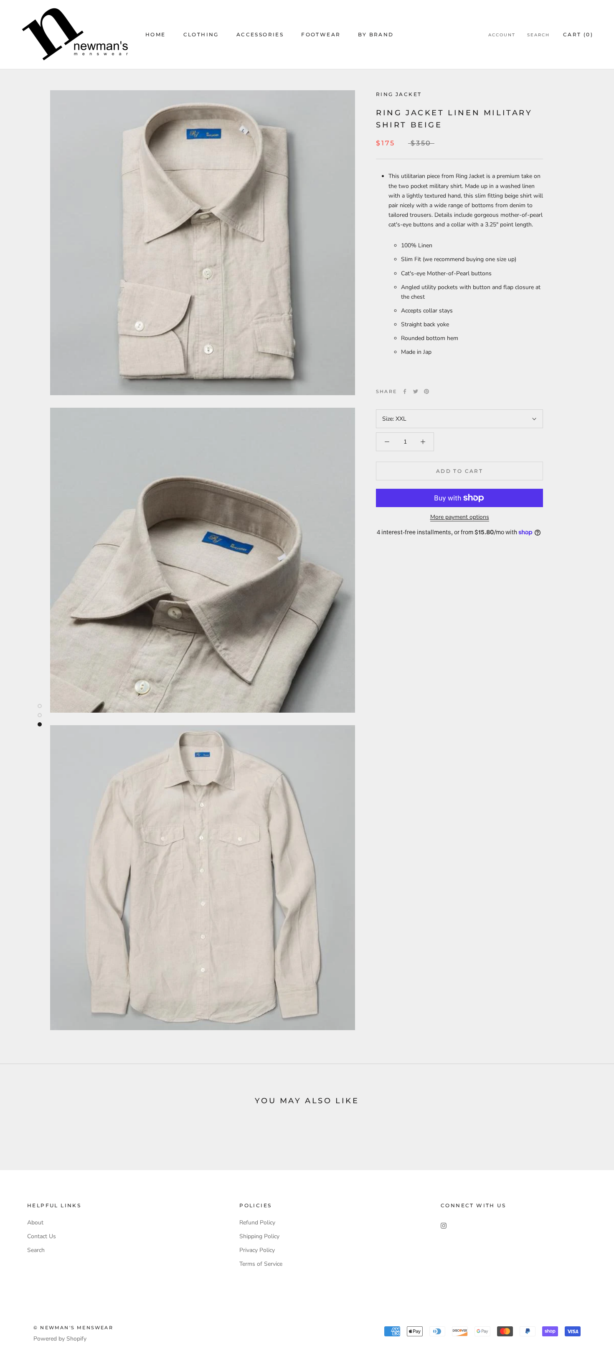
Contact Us (41, 1236)
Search (538, 35)
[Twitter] (415, 391)
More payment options (459, 517)
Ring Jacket (398, 94)
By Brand (375, 34)
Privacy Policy (257, 1250)
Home (155, 34)
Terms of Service (260, 1264)
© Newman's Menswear (73, 1328)
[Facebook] (404, 391)
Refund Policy (257, 1222)
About (35, 1222)
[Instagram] (444, 1225)
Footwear (320, 34)
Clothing (201, 34)
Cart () (578, 34)
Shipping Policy (259, 1236)
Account (501, 35)
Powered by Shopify (59, 1339)
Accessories (260, 34)
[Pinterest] (426, 391)
